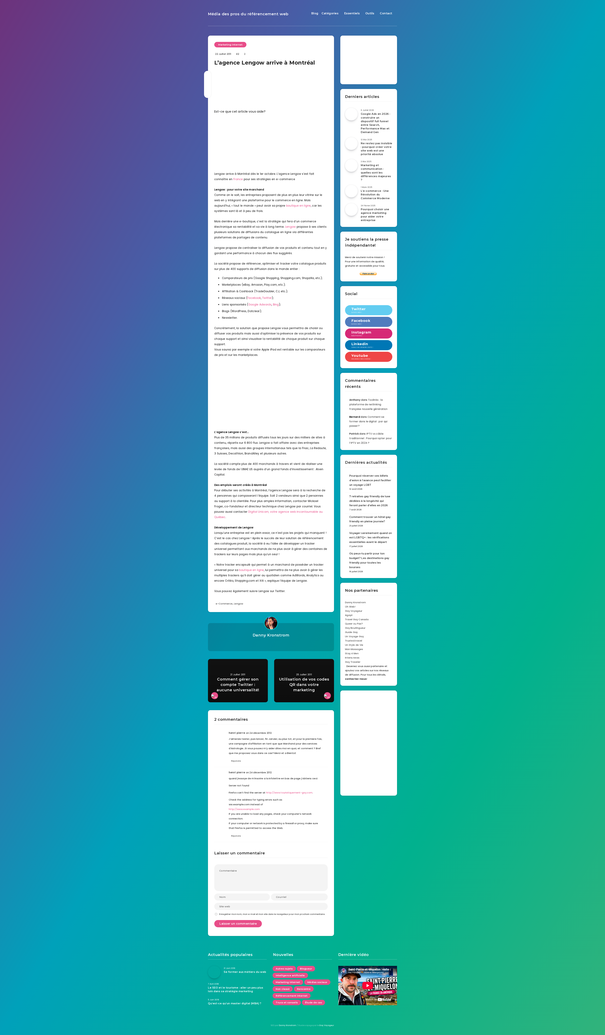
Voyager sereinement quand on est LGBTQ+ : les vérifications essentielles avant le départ (370, 538)
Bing (276, 304)
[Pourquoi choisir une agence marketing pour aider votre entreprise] (351, 209)
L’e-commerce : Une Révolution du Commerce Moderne (375, 194)
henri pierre (237, 732)
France (238, 179)
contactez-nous (355, 679)
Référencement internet (291, 995)
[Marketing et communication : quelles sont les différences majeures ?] (351, 165)
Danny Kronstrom (271, 635)
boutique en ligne (298, 206)
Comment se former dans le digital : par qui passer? (368, 421)
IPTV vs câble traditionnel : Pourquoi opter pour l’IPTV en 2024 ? (370, 438)
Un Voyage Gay (354, 636)
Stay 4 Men (352, 653)
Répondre (236, 761)
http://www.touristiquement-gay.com (289, 792)
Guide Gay (351, 632)
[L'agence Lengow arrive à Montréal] (271, 141)
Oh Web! (350, 606)
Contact (386, 13)
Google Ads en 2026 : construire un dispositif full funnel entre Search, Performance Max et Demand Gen (375, 123)
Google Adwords (259, 304)
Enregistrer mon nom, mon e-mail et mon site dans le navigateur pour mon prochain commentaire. (272, 914)
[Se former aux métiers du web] (214, 972)
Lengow (290, 227)
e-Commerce (224, 603)
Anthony (354, 400)
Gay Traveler (352, 662)
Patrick (354, 434)
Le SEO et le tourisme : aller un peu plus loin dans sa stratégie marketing (235, 989)
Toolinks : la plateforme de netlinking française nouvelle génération (368, 404)
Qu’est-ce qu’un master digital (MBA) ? (234, 1003)
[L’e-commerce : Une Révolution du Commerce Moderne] (351, 191)
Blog (314, 13)
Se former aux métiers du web (245, 971)
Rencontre (304, 988)
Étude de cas (313, 1002)
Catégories (330, 13)
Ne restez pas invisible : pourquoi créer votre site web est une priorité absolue (376, 149)
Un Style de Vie (354, 645)
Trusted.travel (353, 640)
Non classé (283, 988)
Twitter (267, 298)
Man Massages (354, 649)
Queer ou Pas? (354, 623)
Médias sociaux (317, 982)
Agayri (349, 615)
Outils (369, 13)
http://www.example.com (244, 809)
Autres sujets (284, 968)
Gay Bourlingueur (355, 628)
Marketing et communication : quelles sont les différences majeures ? (376, 172)
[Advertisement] (368, 58)
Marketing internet (230, 44)
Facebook (254, 298)
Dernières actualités (366, 462)
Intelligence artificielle (290, 975)
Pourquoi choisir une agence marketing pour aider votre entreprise (375, 215)
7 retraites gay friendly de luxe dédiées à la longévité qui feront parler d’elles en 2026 (369, 501)
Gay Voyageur (353, 611)
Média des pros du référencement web (248, 14)
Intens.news (352, 657)
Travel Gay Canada (357, 619)
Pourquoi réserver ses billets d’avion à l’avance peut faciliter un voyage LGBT (370, 480)
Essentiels (352, 13)
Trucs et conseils (287, 1002)
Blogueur (306, 968)
